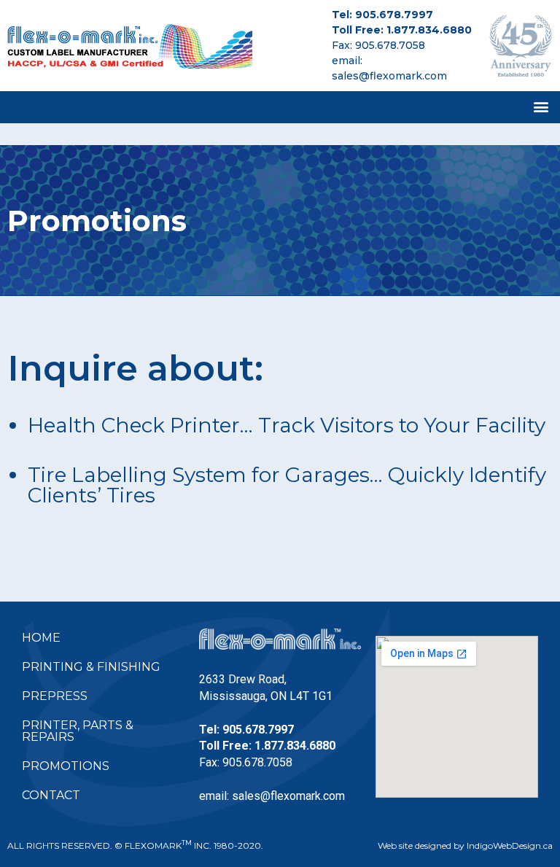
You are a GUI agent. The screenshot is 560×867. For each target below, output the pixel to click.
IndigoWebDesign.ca (510, 845)
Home (41, 638)
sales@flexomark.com (389, 75)
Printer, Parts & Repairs (77, 731)
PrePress (55, 696)
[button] (541, 107)
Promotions (65, 766)
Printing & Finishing (91, 667)
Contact (51, 795)
